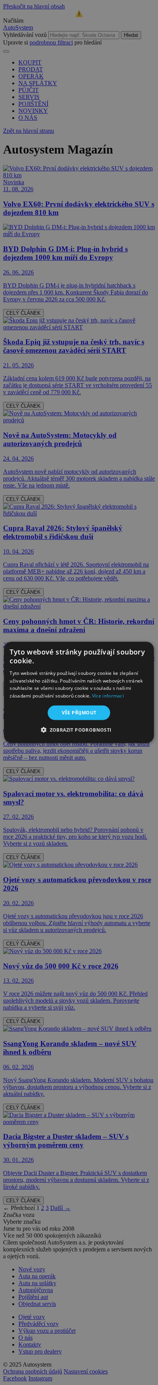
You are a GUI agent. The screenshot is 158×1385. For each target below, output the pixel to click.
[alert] (79, 692)
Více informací (108, 695)
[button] (78, 730)
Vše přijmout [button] (79, 712)
